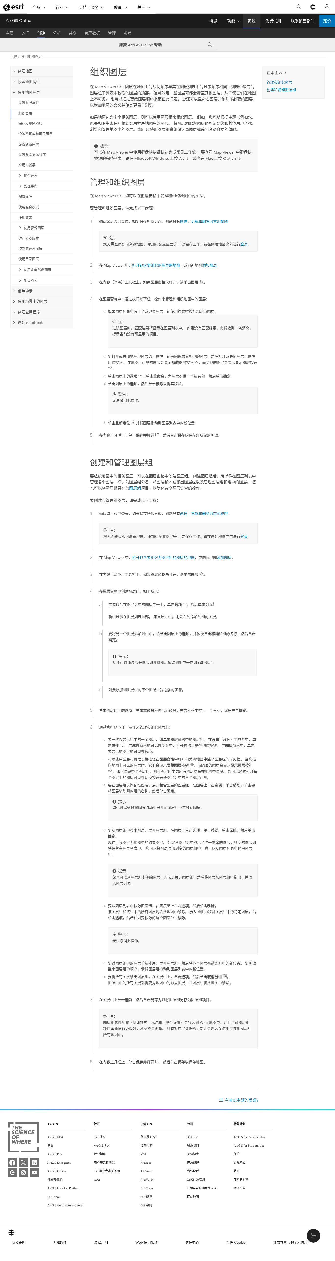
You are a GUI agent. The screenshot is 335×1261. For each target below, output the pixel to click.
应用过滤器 (27, 165)
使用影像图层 (34, 228)
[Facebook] (12, 1162)
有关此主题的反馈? (241, 1100)
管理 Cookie (236, 1242)
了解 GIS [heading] (146, 1124)
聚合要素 (31, 176)
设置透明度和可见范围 (35, 134)
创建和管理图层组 (281, 90)
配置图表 (31, 280)
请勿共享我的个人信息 (290, 1242)
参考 (127, 33)
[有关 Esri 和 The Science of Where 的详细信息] (23, 1138)
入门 (25, 33)
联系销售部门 (302, 21)
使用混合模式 (28, 207)
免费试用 (273, 21)
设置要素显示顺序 (32, 155)
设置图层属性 (28, 103)
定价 (327, 21)
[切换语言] (312, 7)
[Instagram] (23, 1172)
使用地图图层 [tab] (29, 92)
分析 (57, 33)
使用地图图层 (31, 56)
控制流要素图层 (30, 249)
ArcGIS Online (18, 20)
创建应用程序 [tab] (29, 312)
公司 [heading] (190, 1124)
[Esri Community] (12, 1172)
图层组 (135, 488)
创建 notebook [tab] (30, 322)
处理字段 (31, 186)
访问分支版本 (28, 238)
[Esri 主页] (13, 7)
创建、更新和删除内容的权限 (204, 221)
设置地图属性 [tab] (29, 82)
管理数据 (92, 33)
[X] (23, 1162)
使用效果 (25, 217)
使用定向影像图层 (37, 270)
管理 (112, 33)
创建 (41, 33)
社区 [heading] (97, 1124)
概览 (213, 21)
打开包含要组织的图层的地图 (156, 265)
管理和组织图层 (279, 82)
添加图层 (209, 265)
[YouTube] (34, 1172)
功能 (231, 21)
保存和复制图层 (30, 124)
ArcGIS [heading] (52, 1124)
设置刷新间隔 (28, 144)
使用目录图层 (28, 259)
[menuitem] (66, 1137)
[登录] (327, 7)
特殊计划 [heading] (239, 1124)
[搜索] (299, 7)
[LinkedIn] (34, 1162)
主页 (10, 33)
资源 (252, 21)
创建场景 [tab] (25, 291)
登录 (244, 244)
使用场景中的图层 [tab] (32, 301)
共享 (73, 33)
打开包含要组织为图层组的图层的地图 (163, 557)
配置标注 (25, 197)
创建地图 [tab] (25, 71)
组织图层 (25, 113)
